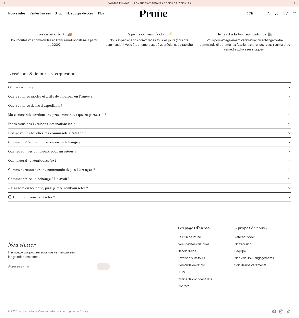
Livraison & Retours (191, 258)
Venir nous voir (244, 237)
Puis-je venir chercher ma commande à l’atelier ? (46, 133)
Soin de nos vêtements (250, 265)
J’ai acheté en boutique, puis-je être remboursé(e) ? (48, 188)
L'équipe (240, 251)
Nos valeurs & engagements (254, 258)
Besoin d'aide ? (188, 251)
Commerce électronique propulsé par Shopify (63, 311)
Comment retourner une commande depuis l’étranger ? (51, 170)
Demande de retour (191, 265)
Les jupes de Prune (27, 311)
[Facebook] (274, 311)
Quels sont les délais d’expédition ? (35, 105)
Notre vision (242, 244)
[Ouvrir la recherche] (268, 13)
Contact (183, 286)
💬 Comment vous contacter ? (31, 197)
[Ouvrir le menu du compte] (276, 13)
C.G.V (181, 272)
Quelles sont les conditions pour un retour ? (42, 151)
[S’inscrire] (103, 266)
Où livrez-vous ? (20, 87)
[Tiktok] (288, 311)
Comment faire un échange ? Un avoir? (38, 179)
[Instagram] (281, 311)
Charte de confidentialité (195, 279)
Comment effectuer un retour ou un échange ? (44, 142)
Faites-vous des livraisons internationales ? (41, 124)
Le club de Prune (189, 237)
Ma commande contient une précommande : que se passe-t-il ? (57, 115)
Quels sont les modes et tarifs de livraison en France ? (50, 96)
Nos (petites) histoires (194, 244)
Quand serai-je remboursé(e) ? (32, 160)
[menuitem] (101, 13)
